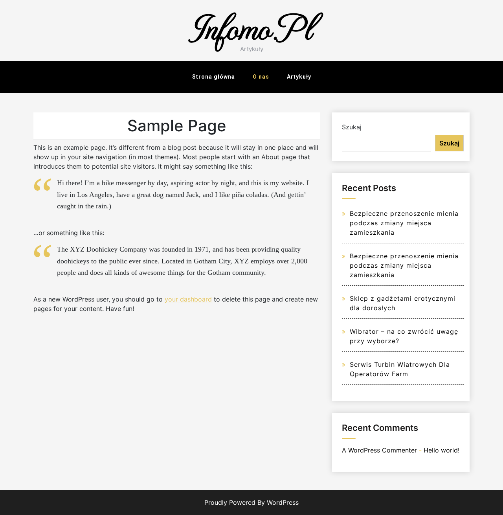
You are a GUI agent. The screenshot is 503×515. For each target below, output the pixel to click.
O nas (261, 77)
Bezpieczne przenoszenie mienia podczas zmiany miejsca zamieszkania (404, 223)
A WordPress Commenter (379, 450)
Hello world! (441, 450)
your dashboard (188, 299)
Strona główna (213, 77)
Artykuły (299, 77)
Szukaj (352, 127)
